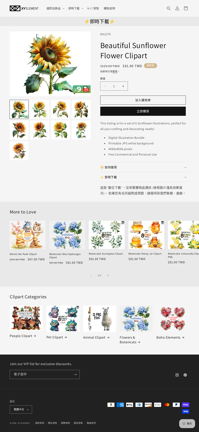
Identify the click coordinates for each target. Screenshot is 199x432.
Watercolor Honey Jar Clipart (144, 253)
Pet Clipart (54, 337)
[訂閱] (75, 374)
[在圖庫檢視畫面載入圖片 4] (81, 109)
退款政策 (39, 423)
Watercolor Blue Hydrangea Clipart (65, 256)
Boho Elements (168, 337)
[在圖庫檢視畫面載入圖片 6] (39, 130)
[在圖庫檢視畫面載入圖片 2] (39, 109)
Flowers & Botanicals (128, 339)
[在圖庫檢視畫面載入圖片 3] (60, 109)
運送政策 (78, 423)
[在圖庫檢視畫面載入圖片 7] (60, 130)
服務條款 (65, 423)
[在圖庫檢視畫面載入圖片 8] (81, 130)
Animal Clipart (94, 337)
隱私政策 (52, 423)
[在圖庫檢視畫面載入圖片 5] (19, 130)
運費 (115, 71)
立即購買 (143, 111)
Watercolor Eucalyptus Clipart (106, 253)
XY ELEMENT (24, 423)
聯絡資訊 (91, 423)
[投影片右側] (108, 275)
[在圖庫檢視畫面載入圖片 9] (19, 150)
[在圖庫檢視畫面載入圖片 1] (19, 109)
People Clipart (21, 336)
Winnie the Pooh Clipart (23, 254)
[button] (55, 8)
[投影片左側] (91, 275)
